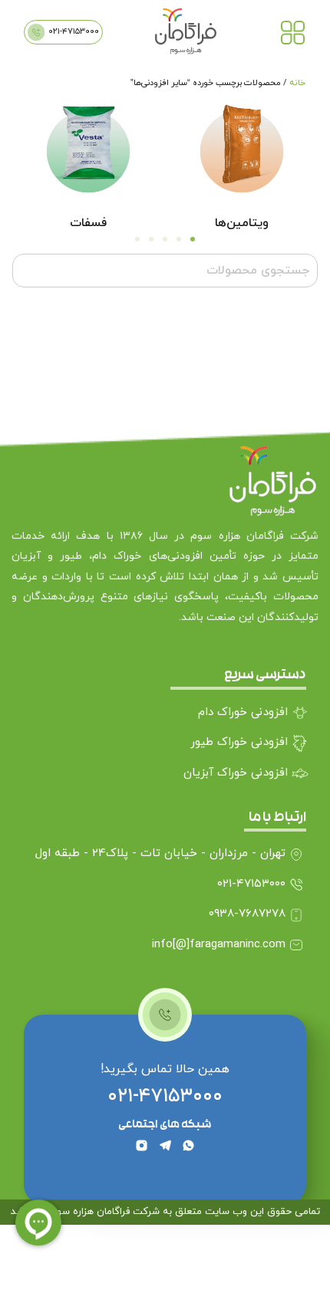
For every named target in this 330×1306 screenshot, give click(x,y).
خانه (297, 83)
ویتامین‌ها (242, 223)
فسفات (88, 223)
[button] (192, 239)
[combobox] (165, 270)
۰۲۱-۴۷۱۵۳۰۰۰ (165, 1096)
